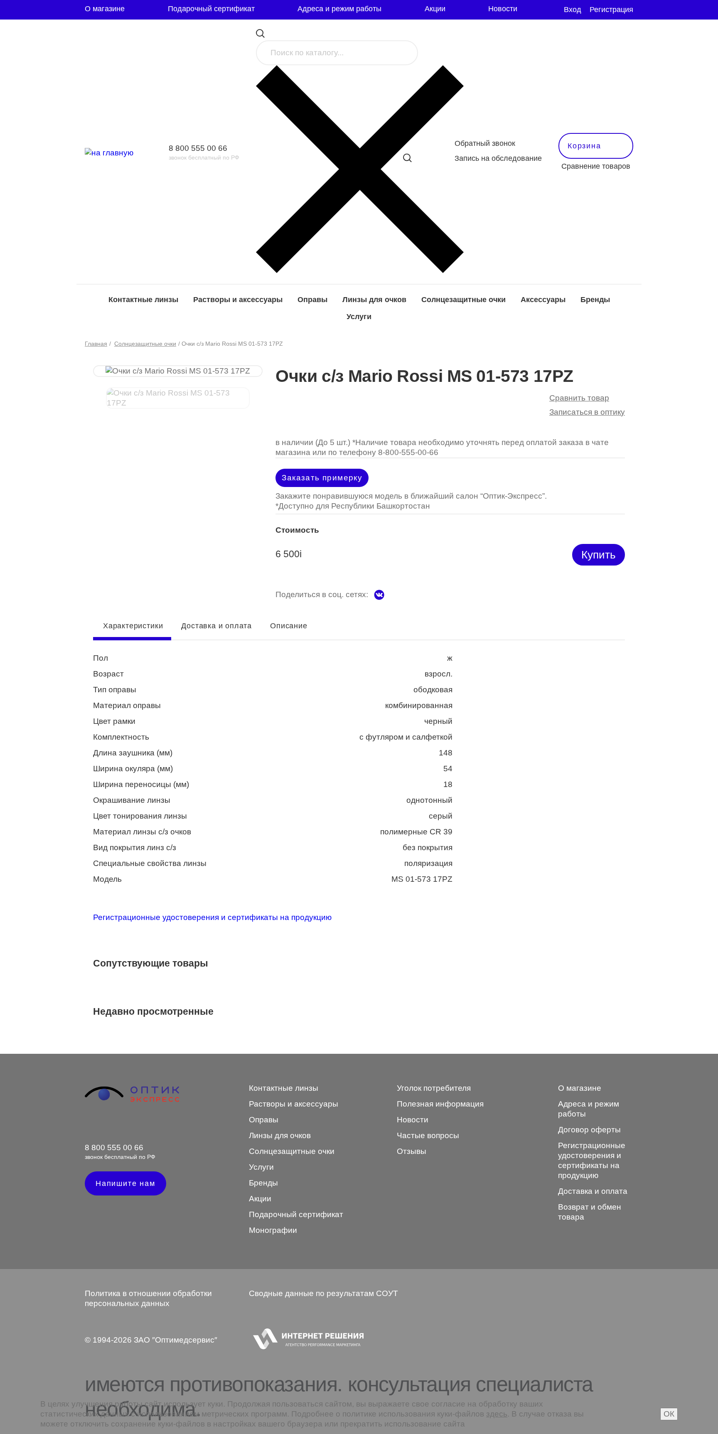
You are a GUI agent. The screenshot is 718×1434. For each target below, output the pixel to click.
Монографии (273, 1230)
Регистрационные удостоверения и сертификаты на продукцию (212, 917)
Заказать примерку (322, 477)
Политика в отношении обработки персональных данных (148, 1298)
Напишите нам (125, 1183)
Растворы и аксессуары (238, 299)
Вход (572, 9)
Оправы (312, 299)
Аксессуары (543, 299)
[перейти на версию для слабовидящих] (552, 10)
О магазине (105, 9)
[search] (407, 157)
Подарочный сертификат (211, 9)
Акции (435, 9)
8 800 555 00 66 (198, 148)
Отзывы (411, 1151)
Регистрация (611, 9)
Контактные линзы (143, 299)
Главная (96, 343)
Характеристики (133, 626)
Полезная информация (440, 1103)
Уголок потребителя (434, 1088)
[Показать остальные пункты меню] (535, 10)
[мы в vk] (379, 595)
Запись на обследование (498, 158)
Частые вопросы (428, 1135)
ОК (669, 1413)
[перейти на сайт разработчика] (306, 1340)
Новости (502, 9)
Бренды (595, 299)
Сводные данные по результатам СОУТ (323, 1293)
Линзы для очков (374, 299)
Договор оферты (589, 1129)
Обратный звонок (485, 143)
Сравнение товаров (595, 166)
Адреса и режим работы (339, 9)
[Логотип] (132, 1100)
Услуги (359, 316)
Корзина (584, 146)
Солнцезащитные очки (463, 299)
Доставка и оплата (216, 626)
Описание (288, 626)
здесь (496, 1413)
